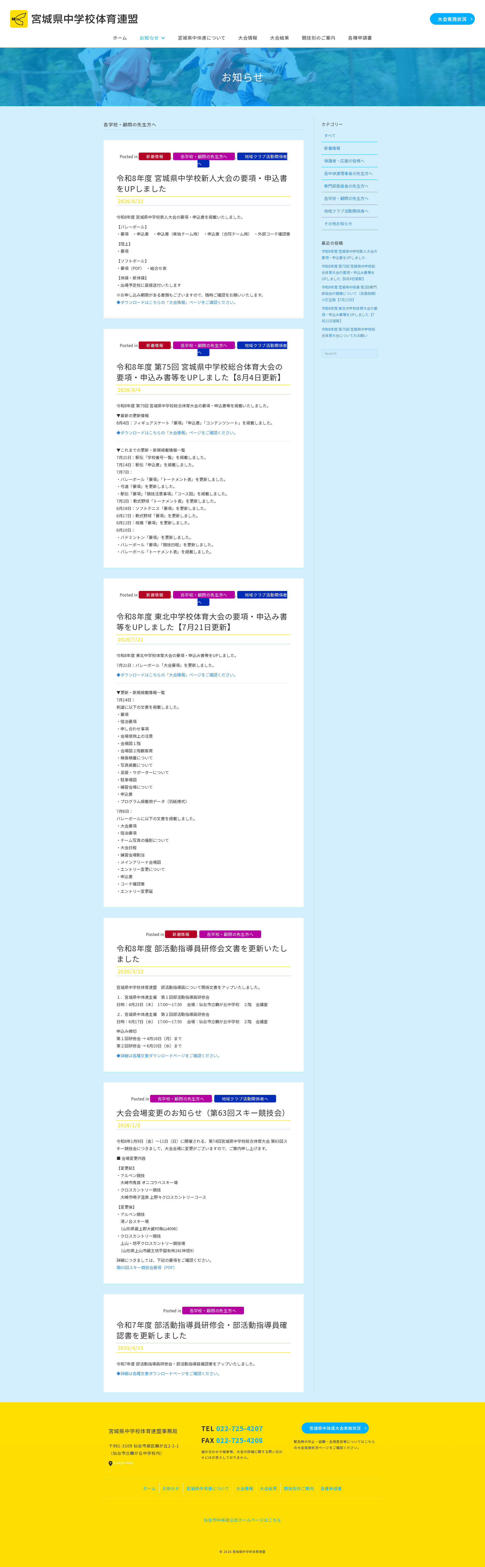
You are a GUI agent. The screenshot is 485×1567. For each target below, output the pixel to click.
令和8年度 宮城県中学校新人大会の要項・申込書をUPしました (201, 183)
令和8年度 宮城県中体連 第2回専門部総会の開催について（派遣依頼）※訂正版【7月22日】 (349, 293)
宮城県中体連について (207, 1488)
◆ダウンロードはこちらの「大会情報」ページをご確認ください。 (177, 302)
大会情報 (244, 1488)
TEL (232, 1428)
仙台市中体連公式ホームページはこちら (242, 1520)
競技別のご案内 (299, 1488)
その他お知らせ (338, 223)
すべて (330, 135)
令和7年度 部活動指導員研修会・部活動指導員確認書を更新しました (201, 1330)
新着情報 (154, 156)
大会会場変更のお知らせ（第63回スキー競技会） (203, 1112)
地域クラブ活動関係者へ (242, 160)
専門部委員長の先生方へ (346, 186)
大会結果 (268, 1488)
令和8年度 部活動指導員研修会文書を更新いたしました (201, 953)
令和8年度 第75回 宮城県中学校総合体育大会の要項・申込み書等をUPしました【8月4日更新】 (200, 372)
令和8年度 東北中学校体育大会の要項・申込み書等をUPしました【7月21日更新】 (201, 621)
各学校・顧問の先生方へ (204, 156)
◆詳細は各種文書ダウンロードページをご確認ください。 (169, 1055)
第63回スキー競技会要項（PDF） (146, 1267)
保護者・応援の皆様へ (344, 161)
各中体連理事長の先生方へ (348, 173)
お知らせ (171, 1488)
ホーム (149, 1488)
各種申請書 (331, 1488)
